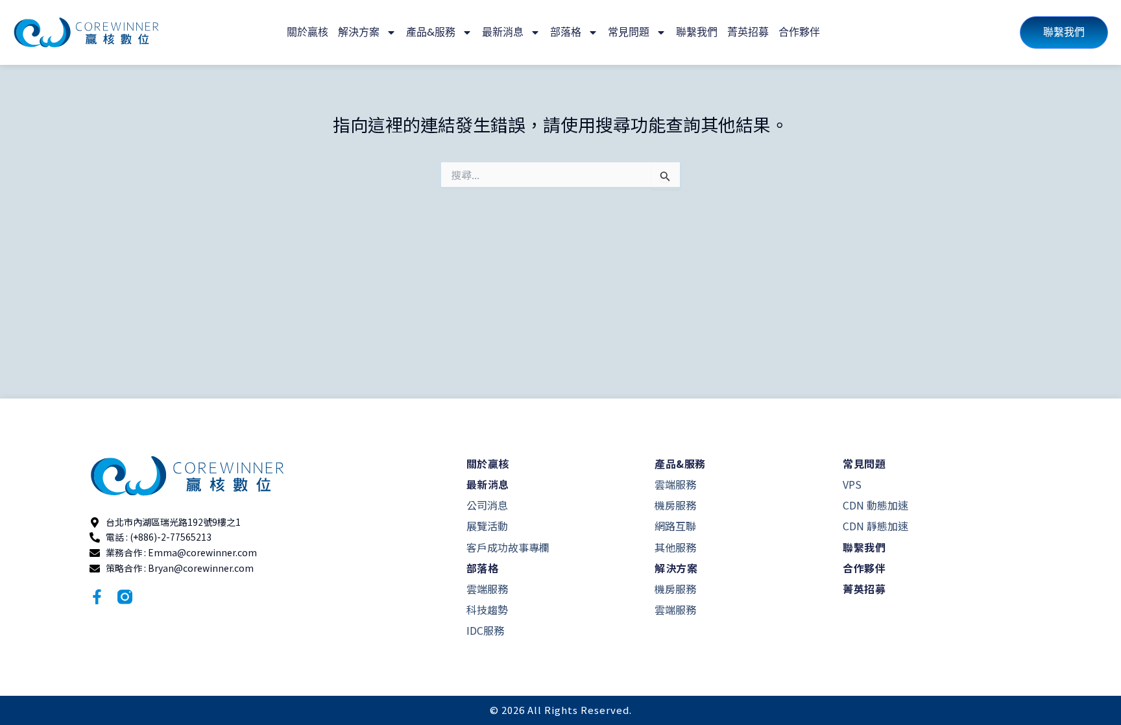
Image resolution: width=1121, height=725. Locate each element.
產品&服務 (430, 32)
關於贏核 (307, 32)
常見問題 (628, 32)
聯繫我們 (696, 32)
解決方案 (359, 32)
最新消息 (503, 32)
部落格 (565, 32)
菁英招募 (748, 32)
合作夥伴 (799, 32)
